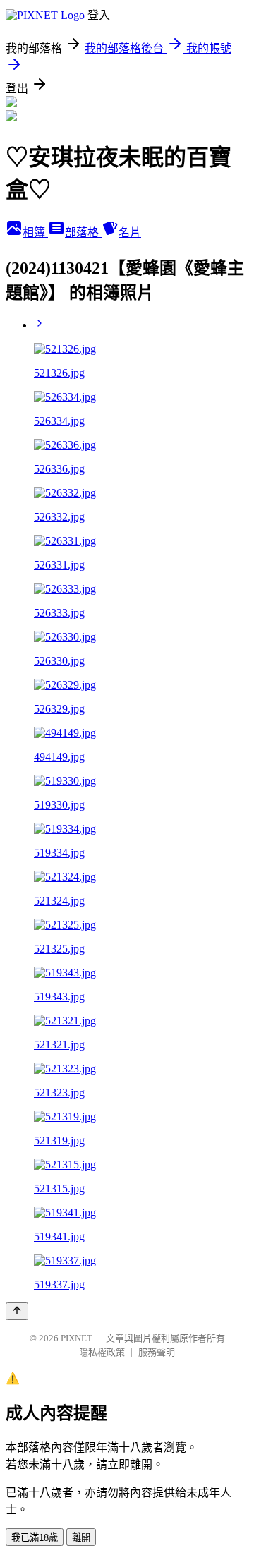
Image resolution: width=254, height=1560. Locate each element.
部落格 (83, 232)
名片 (130, 232)
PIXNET (76, 1338)
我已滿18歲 (34, 1537)
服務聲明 (156, 1352)
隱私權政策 (102, 1352)
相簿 (35, 232)
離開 (81, 1537)
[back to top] (17, 1311)
